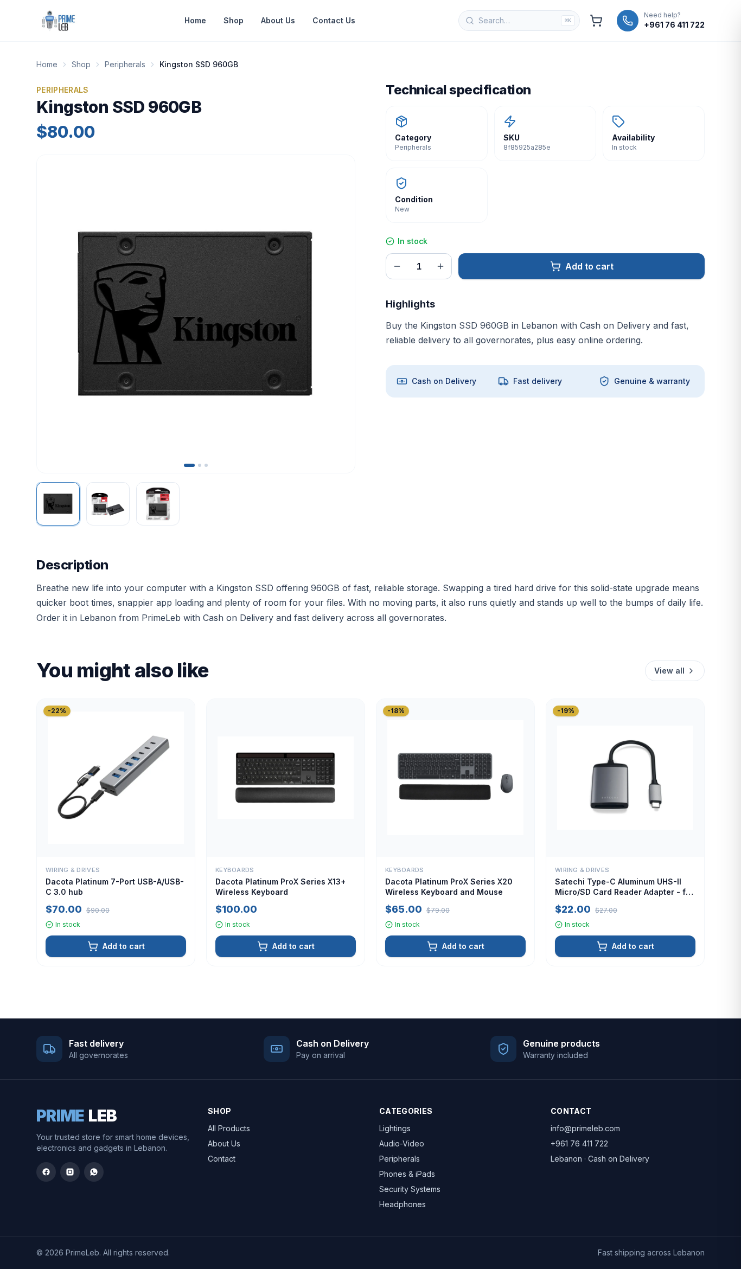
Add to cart (589, 266)
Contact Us (333, 20)
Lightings (395, 1128)
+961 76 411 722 (579, 1143)
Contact (221, 1158)
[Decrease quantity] (397, 266)
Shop (233, 20)
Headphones (402, 1204)
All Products (229, 1128)
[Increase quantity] (440, 266)
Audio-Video (401, 1143)
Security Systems (409, 1189)
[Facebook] (46, 1172)
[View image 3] (158, 503)
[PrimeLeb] (58, 21)
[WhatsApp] (94, 1172)
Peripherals (125, 64)
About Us (278, 20)
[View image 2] (108, 503)
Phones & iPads (407, 1173)
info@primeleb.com (585, 1128)
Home (195, 20)
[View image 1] (58, 503)
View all (669, 670)
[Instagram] (70, 1172)
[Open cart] (596, 21)
